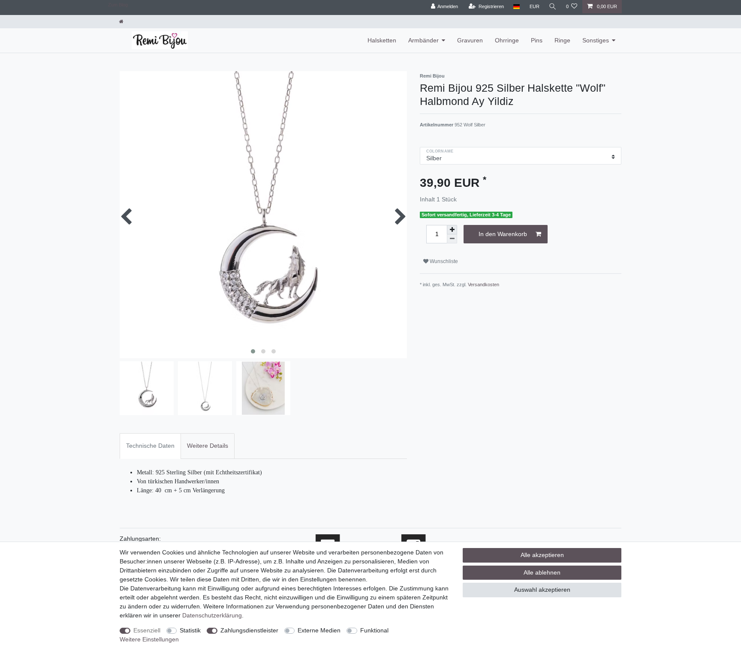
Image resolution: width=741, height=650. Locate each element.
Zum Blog (118, 4)
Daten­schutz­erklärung (212, 615)
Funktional (374, 630)
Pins (536, 40)
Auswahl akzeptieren (542, 589)
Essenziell (146, 630)
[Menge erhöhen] (452, 229)
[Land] (516, 6)
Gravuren (470, 40)
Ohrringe (507, 40)
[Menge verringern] (452, 238)
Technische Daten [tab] (150, 445)
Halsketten (381, 40)
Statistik (190, 630)
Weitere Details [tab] (207, 445)
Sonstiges (595, 40)
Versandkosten (483, 284)
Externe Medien (319, 630)
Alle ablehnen (542, 572)
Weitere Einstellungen (149, 639)
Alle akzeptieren (542, 554)
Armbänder (423, 40)
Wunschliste (443, 261)
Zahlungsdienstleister (249, 630)
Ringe (562, 40)
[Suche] (552, 6)
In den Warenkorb (503, 234)
